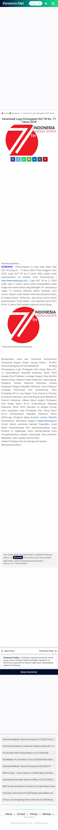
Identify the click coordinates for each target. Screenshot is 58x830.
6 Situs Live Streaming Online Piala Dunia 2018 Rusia (28, 799)
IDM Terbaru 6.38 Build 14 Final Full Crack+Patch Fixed (29, 786)
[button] (52, 3)
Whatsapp (18, 557)
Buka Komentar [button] (29, 672)
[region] (29, 87)
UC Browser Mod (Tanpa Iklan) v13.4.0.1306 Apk (25, 753)
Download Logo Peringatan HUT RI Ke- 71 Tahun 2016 (29, 120)
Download (8, 351)
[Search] (39, 3)
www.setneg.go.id (47, 421)
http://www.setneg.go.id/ (14, 280)
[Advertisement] (29, 37)
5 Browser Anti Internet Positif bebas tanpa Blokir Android (30, 793)
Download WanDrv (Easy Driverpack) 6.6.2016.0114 (27, 766)
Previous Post (46, 650)
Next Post (9, 650)
